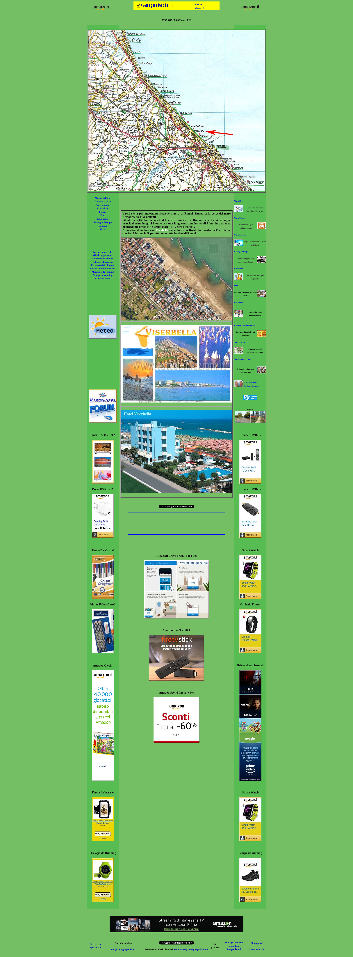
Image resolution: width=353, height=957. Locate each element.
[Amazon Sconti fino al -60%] (176, 742)
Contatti (103, 225)
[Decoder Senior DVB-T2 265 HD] (250, 482)
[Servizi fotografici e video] (261, 295)
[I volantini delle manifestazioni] (238, 315)
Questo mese (102, 204)
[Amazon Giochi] (103, 779)
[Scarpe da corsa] (250, 901)
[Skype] (250, 399)
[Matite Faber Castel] (103, 652)
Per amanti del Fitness (102, 265)
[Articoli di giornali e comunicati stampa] (261, 262)
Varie (103, 229)
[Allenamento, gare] (261, 228)
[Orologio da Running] (103, 901)
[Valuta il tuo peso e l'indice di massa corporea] (238, 386)
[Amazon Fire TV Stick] (176, 679)
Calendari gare (103, 201)
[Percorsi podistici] (250, 421)
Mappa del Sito (102, 197)
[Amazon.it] (102, 10)
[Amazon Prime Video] (176, 931)
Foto (102, 215)
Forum (102, 211)
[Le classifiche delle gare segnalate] (238, 279)
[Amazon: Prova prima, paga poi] (176, 617)
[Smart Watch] (250, 598)
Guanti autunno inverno (102, 268)
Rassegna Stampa (103, 222)
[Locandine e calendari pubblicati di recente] (238, 211)
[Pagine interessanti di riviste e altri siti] (238, 245)
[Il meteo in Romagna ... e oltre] (103, 337)
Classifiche (102, 208)
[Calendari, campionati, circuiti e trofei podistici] (261, 335)
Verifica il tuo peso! (251, 386)
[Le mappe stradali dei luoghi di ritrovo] (238, 352)
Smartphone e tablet (102, 258)
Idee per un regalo (102, 252)
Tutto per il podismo (102, 261)
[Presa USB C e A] (103, 536)
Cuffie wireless (102, 278)
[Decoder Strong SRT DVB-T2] (250, 536)
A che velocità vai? (251, 383)
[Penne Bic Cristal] (103, 598)
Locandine (102, 218)
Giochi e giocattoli (102, 255)
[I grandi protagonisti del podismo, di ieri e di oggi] (261, 372)
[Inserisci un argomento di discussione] (103, 421)
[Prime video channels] (250, 779)
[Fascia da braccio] (103, 840)
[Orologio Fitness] (250, 652)
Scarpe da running (102, 275)
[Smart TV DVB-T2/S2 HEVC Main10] (103, 482)
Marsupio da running (103, 271)
